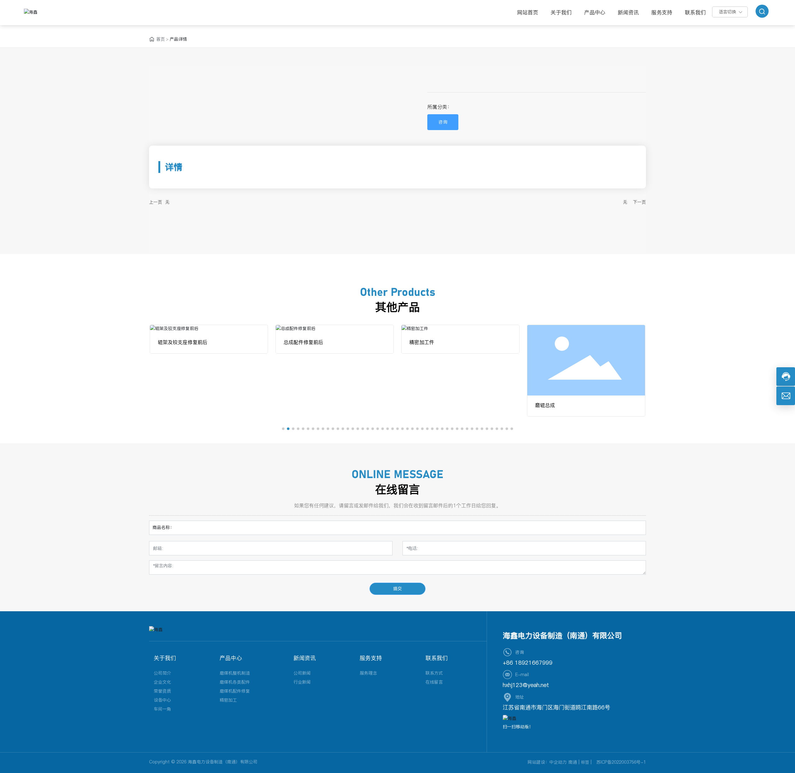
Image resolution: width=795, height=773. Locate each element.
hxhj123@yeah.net (526, 685)
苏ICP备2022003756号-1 (621, 762)
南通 (572, 762)
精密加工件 (421, 342)
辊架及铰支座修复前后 (182, 342)
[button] (283, 428)
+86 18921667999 (527, 663)
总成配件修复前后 (303, 342)
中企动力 (558, 762)
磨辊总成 (545, 405)
